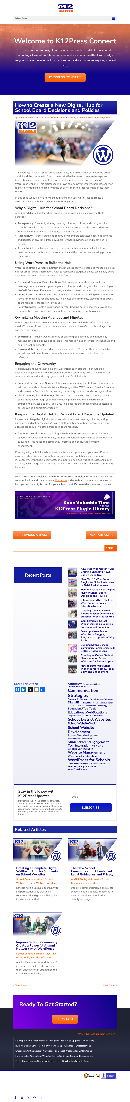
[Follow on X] (28, 1097)
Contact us (61, 480)
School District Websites (89, 719)
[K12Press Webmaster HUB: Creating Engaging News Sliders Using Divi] (73, 572)
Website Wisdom (46, 883)
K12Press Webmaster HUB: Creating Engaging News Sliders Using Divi (97, 572)
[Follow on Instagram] (21, 1097)
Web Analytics (97, 746)
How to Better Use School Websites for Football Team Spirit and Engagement (97, 669)
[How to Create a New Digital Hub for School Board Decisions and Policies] (73, 593)
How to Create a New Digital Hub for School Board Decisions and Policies (98, 592)
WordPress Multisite (98, 764)
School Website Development (81, 729)
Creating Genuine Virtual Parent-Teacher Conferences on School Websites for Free (97, 613)
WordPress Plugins (77, 769)
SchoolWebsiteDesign (83, 723)
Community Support (78, 699)
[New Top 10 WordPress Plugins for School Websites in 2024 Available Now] (73, 583)
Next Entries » (110, 985)
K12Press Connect (65, 77)
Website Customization (80, 748)
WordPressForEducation (82, 756)
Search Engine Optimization (80, 738)
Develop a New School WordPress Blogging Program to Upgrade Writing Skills (98, 636)
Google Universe (74, 716)
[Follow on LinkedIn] (40, 1097)
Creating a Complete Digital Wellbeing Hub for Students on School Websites (37, 871)
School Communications (63, 117)
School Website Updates (83, 735)
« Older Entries (20, 985)
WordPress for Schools (89, 760)
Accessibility (75, 683)
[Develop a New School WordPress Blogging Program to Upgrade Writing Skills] (73, 635)
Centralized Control (77, 686)
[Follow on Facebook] (15, 1097)
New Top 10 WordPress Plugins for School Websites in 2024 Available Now (97, 582)
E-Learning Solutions (76, 706)
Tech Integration (79, 745)
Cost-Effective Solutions (101, 699)
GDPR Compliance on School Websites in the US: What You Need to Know (52, 1061)
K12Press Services (93, 715)
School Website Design (34, 881)
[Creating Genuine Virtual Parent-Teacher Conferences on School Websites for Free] (73, 614)
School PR (81, 117)
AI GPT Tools (78, 879)
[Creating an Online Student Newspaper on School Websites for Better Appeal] (73, 659)
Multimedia (94, 879)
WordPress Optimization (82, 766)
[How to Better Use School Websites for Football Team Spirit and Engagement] (73, 669)
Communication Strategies (83, 693)
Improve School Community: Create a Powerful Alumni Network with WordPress (37, 945)
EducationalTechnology (96, 706)
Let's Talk (65, 1019)
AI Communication (91, 684)
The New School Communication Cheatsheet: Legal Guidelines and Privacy (92, 871)
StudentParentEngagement (88, 742)
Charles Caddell (26, 117)
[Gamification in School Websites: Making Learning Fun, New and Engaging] (73, 625)
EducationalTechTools (82, 708)
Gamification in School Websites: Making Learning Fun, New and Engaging (97, 624)
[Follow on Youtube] (34, 1097)
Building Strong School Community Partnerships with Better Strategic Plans (98, 648)
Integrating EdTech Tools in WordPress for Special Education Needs (97, 603)
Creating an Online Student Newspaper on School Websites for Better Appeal (97, 658)
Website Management (99, 117)
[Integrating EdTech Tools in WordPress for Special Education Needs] (73, 604)
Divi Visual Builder (104, 703)
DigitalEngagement (81, 702)
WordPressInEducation (78, 764)
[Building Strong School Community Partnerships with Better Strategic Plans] (73, 649)
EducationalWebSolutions (87, 712)
